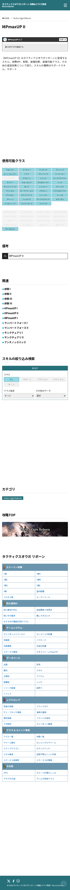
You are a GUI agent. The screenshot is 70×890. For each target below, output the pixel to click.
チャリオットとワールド (14, 634)
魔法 (5, 670)
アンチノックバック (15, 342)
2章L (6, 579)
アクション (43, 379)
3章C (6, 585)
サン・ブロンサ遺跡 (12, 712)
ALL (11, 379)
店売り (39, 687)
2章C (38, 573)
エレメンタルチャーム (46, 742)
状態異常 (7, 646)
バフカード (41, 640)
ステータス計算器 (44, 760)
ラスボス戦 (8, 597)
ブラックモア (42, 706)
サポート (27, 379)
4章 (5, 591)
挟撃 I (7, 289)
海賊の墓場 (41, 712)
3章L (38, 585)
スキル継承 (8, 754)
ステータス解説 (10, 651)
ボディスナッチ (43, 748)
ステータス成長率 (11, 760)
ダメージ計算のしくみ (46, 772)
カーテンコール (43, 597)
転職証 (6, 682)
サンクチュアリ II (14, 337)
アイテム (40, 676)
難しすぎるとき (43, 615)
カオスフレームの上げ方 (47, 651)
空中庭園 (40, 591)
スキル (39, 670)
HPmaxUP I (11, 308)
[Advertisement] (35, 111)
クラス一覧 (8, 736)
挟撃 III (8, 298)
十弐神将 (7, 723)
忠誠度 (6, 640)
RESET (35, 368)
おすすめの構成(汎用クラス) (16, 621)
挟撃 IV (8, 303)
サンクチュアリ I (13, 332)
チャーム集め (9, 742)
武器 (5, 664)
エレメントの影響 (44, 634)
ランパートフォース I (16, 323)
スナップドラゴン (11, 748)
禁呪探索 (7, 718)
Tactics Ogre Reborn (13, 498)
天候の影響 (41, 646)
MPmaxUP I (11, 318)
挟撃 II (7, 293)
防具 (38, 664)
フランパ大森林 (43, 718)
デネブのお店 (9, 778)
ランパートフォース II (16, 327)
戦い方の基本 (9, 615)
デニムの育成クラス (45, 778)
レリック (7, 693)
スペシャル (58, 379)
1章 (5, 573)
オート (11, 384)
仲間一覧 (40, 736)
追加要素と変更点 (44, 609)
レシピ (39, 682)
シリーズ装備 (9, 687)
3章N (38, 579)
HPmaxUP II (11, 313)
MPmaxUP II (14, 40)
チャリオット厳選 (44, 723)
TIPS (6, 772)
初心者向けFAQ (10, 609)
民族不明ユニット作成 (46, 754)
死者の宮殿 (8, 706)
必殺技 (6, 676)
